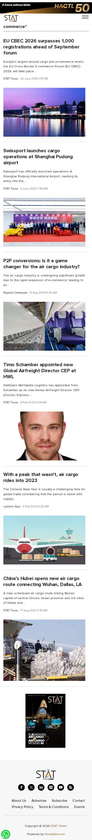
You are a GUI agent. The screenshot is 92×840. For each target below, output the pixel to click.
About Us (19, 800)
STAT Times (10, 78)
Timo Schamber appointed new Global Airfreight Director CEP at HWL (39, 371)
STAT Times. (59, 826)
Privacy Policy (22, 807)
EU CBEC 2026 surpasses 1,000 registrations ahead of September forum (41, 47)
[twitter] (31, 787)
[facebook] (21, 787)
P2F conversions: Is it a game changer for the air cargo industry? (41, 264)
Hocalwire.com (55, 834)
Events (79, 807)
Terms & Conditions (54, 807)
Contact (79, 800)
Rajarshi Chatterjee (15, 292)
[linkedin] (41, 787)
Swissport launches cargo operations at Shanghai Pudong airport (38, 157)
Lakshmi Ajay (11, 506)
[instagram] (51, 787)
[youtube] (60, 787)
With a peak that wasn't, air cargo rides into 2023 (40, 477)
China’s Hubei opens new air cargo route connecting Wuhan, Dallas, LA (42, 581)
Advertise (38, 800)
